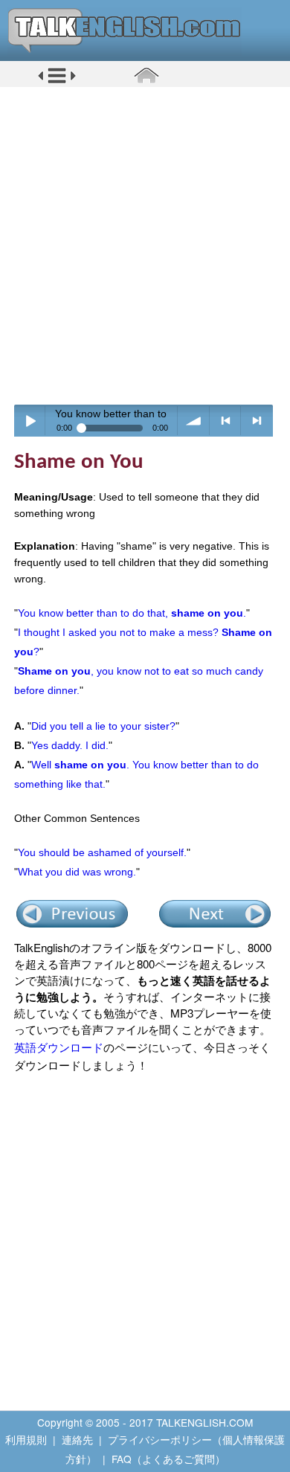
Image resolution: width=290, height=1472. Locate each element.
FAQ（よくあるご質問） (168, 1458)
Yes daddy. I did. (70, 745)
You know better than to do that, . (132, 613)
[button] (57, 81)
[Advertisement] (145, 245)
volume (193, 420)
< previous (225, 420)
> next (256, 420)
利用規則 (26, 1439)
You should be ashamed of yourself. (102, 852)
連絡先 (77, 1439)
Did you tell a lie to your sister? (103, 726)
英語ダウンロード (58, 1047)
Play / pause (30, 420)
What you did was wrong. (77, 872)
